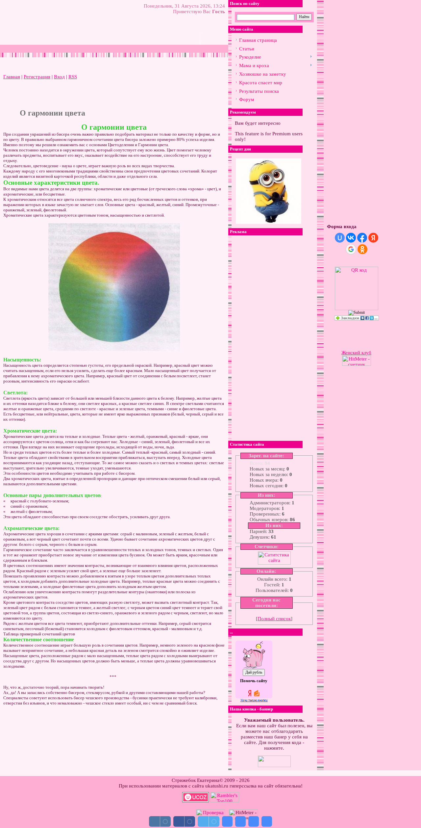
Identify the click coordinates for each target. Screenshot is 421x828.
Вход (59, 76)
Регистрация (37, 76)
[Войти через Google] (351, 249)
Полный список (274, 618)
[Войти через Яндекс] (373, 238)
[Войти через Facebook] (362, 238)
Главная (11, 76)
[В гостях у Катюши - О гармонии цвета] (227, 821)
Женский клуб (356, 352)
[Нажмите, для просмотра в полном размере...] (114, 349)
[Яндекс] (242, 16)
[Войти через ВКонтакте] (351, 238)
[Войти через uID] (340, 238)
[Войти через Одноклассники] (362, 249)
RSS (72, 76)
